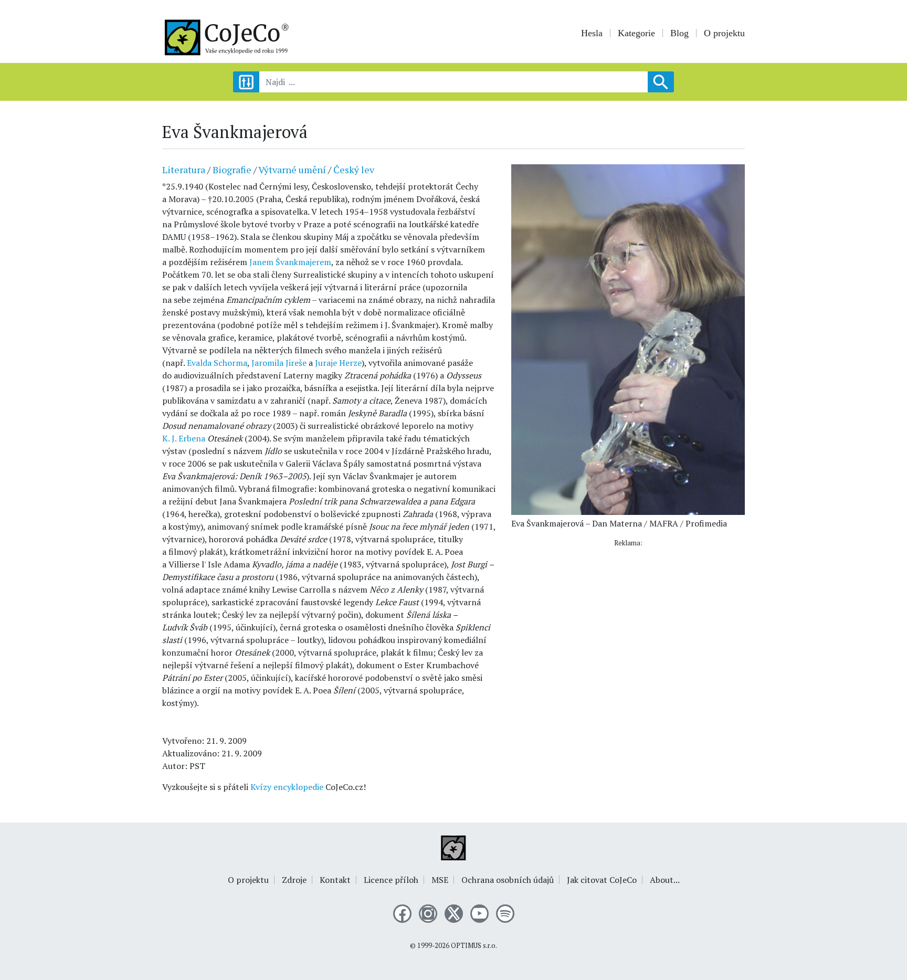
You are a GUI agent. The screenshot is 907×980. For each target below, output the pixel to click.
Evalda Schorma (217, 362)
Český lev (353, 169)
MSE (439, 880)
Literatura (183, 169)
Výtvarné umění (292, 169)
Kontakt (335, 880)
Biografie (232, 169)
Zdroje (294, 880)
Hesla (592, 33)
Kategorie (636, 33)
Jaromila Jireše (279, 362)
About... (665, 880)
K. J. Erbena (183, 438)
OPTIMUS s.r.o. (474, 945)
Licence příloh (391, 880)
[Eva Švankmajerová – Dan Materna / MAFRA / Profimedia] (628, 338)
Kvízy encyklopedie (286, 787)
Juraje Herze (338, 362)
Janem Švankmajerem (290, 262)
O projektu (724, 33)
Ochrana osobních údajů (507, 880)
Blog (679, 33)
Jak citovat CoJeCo (602, 880)
